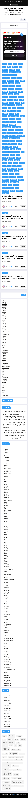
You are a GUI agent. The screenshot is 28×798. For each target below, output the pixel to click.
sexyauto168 (6, 573)
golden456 (6, 491)
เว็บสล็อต (12, 190)
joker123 (4, 302)
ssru (11, 138)
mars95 (11, 102)
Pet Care (6, 531)
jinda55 (4, 94)
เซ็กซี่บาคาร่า (16, 185)
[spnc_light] (24, 19)
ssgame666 (5, 138)
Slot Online (9, 132)
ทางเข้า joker (5, 381)
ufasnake (12, 149)
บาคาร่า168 (5, 157)
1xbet (4, 66)
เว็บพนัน (17, 187)
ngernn (17, 102)
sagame (19, 121)
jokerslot (3, 390)
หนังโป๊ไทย (4, 365)
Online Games (11, 105)
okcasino (5, 105)
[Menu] (2, 19)
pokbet (16, 116)
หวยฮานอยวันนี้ (5, 182)
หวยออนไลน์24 (21, 179)
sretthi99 (22, 135)
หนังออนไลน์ (4, 325)
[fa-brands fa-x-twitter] (12, 5)
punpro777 (4, 333)
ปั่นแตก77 (10, 160)
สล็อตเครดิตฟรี (12, 176)
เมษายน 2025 (7, 720)
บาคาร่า (18, 154)
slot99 (3, 347)
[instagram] (16, 5)
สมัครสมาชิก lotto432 (6, 165)
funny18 (17, 83)
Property (22, 116)
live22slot (10, 99)
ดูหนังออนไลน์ (5, 379)
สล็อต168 (9, 168)
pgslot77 (4, 116)
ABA (20, 66)
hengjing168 (11, 88)
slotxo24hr (10, 135)
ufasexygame (5, 149)
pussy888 (4, 310)
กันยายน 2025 (7, 711)
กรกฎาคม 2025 (7, 715)
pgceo (13, 110)
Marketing (5, 102)
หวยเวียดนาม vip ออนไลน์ (14, 182)
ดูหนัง (3, 321)
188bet (5, 451)
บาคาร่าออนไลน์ (12, 157)
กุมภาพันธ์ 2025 (7, 723)
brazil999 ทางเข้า (6, 77)
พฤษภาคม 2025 (7, 718)
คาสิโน (5, 613)
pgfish (19, 110)
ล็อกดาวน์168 (7, 637)
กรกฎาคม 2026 (7, 695)
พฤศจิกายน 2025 (7, 708)
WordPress (15, 794)
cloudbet (19, 77)
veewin (18, 149)
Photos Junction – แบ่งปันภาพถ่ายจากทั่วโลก (13, 9)
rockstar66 (13, 121)
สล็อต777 (10, 171)
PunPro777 (6, 555)
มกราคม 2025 (7, 724)
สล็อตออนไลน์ (5, 176)
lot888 (16, 99)
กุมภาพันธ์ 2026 (7, 703)
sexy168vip (5, 760)
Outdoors (19, 105)
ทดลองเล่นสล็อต (5, 154)
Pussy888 (6, 558)
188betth (6, 452)
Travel (14, 143)
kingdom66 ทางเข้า (8, 510)
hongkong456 (18, 88)
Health (4, 88)
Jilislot (20, 91)
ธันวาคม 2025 (7, 707)
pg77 (9, 110)
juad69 (16, 94)
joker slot (4, 382)
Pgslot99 (11, 116)
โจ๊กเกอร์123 (4, 384)
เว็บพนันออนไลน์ (5, 190)
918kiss (3, 301)
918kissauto (15, 66)
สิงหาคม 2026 (7, 694)
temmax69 (6, 595)
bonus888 (6, 470)
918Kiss (9, 66)
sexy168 (5, 571)
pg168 (3, 344)
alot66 (18, 69)
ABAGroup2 (5, 69)
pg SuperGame (7, 536)
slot (2, 376)
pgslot (3, 315)
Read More (23, 206)
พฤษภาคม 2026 (7, 699)
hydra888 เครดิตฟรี (13, 91)
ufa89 (4, 146)
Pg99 (20, 745)
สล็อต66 (20, 168)
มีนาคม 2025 (7, 721)
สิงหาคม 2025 (7, 713)
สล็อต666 (4, 171)
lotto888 (21, 99)
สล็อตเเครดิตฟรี (13, 179)
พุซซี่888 (6, 632)
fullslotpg (11, 83)
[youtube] (17, 5)
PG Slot (5, 534)
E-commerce (10, 80)
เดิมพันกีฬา (4, 187)
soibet (16, 135)
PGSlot (17, 113)
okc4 (22, 102)
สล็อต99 (6, 654)
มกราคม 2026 (7, 705)
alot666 (4, 739)
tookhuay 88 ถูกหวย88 (7, 143)
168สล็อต (6, 449)
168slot (5, 447)
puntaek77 (6, 556)
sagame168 (5, 124)
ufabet (9, 146)
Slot (4, 132)
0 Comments (15, 206)
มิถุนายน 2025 (7, 716)
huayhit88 (5, 91)
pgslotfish (18, 749)
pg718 (4, 110)
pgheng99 (5, 113)
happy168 (6, 492)
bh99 (11, 72)
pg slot (3, 371)
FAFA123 (17, 80)
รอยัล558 (6, 635)
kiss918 (3, 373)
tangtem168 (16, 138)
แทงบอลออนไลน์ (19, 190)
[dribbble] (14, 5)
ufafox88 (15, 146)
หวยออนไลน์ (4, 336)
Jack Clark (8, 206)
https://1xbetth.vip (6, 366)
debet (4, 80)
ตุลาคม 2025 (7, 710)
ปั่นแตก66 (4, 160)
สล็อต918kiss (6, 653)
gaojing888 (6, 489)
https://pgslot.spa (5, 368)
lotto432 (10, 745)
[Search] (21, 20)
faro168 (22, 80)
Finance (4, 83)
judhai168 (6, 508)
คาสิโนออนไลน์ (7, 614)
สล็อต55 (14, 168)
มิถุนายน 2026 (7, 697)
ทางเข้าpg (12, 154)
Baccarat (5, 72)
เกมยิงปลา (4, 185)
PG (5, 532)
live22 (4, 99)
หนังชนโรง (4, 304)
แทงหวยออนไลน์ (5, 193)
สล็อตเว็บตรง (20, 176)
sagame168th (12, 124)
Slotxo (4, 135)
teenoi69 (6, 593)
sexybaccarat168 (7, 574)
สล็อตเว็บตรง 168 (5, 179)
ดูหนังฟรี (4, 309)
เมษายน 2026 (7, 700)
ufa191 (20, 143)
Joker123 (10, 94)
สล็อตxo (3, 394)
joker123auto (11, 742)
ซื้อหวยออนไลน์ (5, 334)
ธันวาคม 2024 (7, 726)
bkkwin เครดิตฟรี (17, 72)
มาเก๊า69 (6, 634)
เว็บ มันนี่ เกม (11, 187)
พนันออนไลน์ (17, 160)
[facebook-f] (10, 5)
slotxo (3, 361)
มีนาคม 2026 (7, 702)
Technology (6, 592)
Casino (13, 77)
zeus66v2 (6, 611)
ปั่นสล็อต (18, 157)
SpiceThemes (14, 795)
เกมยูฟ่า (10, 185)
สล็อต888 (16, 171)
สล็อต (4, 168)
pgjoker (11, 113)
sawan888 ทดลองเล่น (6, 127)
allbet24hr (12, 69)
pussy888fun (5, 121)
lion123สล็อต (6, 512)
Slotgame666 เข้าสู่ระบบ (18, 132)
